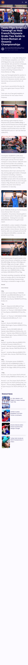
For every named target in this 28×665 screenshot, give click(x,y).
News (2, 24)
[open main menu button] (26, 2)
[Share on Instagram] (25, 13)
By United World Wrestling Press (14, 48)
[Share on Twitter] (25, 21)
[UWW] (4, 2)
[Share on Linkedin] (25, 26)
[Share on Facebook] (25, 17)
